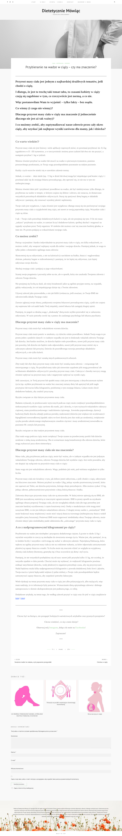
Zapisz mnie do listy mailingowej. (24, 788)
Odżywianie (60, 63)
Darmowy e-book (84, 2)
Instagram (13, 2)
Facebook (7, 2)
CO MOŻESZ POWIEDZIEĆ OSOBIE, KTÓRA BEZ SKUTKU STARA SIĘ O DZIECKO (27, 715)
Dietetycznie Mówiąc (61, 10)
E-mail (13, 760)
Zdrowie (67, 63)
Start (34, 2)
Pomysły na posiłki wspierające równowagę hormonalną (61, 703)
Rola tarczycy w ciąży (95, 714)
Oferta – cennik (56, 2)
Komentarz (14, 736)
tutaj (17, 598)
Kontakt (70, 2)
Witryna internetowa (17, 768)
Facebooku (80, 627)
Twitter (10, 2)
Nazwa (13, 752)
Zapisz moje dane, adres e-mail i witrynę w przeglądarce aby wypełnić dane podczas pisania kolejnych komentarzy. (45, 779)
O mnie (43, 2)
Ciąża (53, 63)
